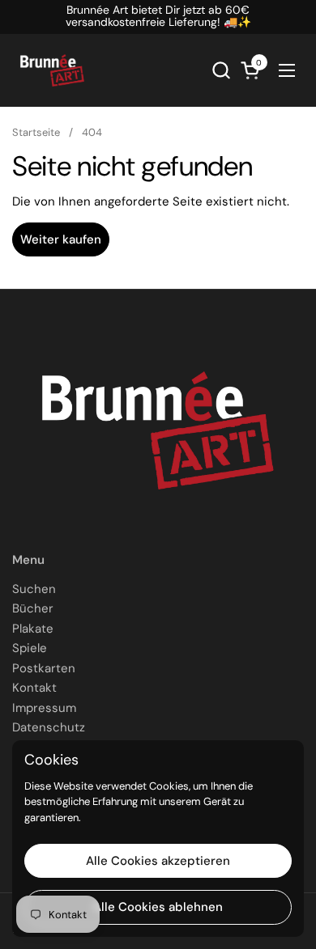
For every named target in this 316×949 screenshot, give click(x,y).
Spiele (29, 648)
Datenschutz (48, 727)
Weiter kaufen (60, 239)
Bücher (32, 608)
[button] (221, 70)
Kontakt (34, 688)
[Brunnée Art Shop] (52, 70)
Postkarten (43, 668)
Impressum (44, 708)
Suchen (34, 589)
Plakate (32, 629)
